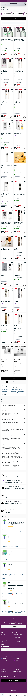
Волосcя (2, 668)
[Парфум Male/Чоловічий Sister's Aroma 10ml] (20, 94)
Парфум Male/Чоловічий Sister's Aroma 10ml (19, 101)
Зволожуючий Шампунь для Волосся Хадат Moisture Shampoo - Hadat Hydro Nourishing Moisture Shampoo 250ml (16, 603)
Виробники (15, 674)
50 (2, 45)
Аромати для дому (5, 674)
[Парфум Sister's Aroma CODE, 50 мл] (7, 267)
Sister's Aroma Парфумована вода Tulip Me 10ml (6, 164)
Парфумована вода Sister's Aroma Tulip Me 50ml (6, 133)
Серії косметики (16, 669)
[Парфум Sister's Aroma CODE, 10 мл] (20, 293)
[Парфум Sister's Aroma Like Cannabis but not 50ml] (7, 32)
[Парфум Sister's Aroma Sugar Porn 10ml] (7, 94)
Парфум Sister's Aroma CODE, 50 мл (6, 274)
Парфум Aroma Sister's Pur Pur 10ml (6, 194)
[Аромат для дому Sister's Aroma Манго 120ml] (20, 125)
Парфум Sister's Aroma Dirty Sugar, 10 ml (19, 223)
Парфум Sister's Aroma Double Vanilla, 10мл (6, 300)
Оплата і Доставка (17, 668)
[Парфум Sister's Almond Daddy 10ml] (20, 241)
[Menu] (2, 4)
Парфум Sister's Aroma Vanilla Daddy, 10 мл (19, 274)
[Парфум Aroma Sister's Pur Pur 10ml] (7, 186)
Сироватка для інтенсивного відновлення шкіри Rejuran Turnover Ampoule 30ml (16, 553)
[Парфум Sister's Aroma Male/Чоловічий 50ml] (7, 215)
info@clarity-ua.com (5, 646)
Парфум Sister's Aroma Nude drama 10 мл (6, 326)
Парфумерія (3, 671)
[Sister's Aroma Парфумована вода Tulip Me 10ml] (7, 157)
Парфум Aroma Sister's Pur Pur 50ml (19, 358)
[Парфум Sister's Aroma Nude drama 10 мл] (7, 319)
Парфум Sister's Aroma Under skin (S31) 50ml (19, 40)
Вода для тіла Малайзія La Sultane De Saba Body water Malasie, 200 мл (19, 195)
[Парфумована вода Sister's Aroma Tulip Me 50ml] (7, 125)
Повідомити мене (7, 373)
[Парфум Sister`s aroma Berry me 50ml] (7, 63)
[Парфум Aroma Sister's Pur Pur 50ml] (20, 351)
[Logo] (13, 3)
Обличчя (3, 669)
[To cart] (11, 55)
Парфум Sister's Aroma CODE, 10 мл (19, 300)
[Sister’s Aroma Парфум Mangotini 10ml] (20, 157)
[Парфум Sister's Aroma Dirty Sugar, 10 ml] (20, 215)
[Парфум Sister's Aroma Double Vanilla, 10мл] (7, 293)
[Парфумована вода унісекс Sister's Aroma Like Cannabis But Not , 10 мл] (20, 319)
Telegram (17, 658)
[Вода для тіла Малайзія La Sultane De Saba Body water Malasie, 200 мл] (20, 186)
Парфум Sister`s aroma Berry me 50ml (6, 71)
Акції (14, 676)
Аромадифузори (4, 676)
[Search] (5, 4)
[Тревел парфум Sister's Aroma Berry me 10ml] (20, 63)
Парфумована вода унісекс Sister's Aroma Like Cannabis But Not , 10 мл (19, 327)
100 (8, 199)
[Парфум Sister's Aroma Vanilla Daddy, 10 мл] (20, 267)
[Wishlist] (12, 30)
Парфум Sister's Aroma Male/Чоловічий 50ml (6, 223)
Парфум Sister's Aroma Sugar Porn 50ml (6, 358)
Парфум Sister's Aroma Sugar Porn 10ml (6, 101)
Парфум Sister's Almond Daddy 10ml (19, 248)
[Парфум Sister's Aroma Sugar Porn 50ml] (7, 351)
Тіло (2, 673)
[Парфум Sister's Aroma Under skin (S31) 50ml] (20, 32)
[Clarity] (13, 619)
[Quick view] (12, 28)
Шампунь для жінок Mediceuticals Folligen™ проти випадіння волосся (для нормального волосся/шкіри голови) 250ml (16, 538)
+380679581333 (4, 634)
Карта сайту (16, 673)
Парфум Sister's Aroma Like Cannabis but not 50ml (7, 40)
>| (20, 382)
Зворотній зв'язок (17, 671)
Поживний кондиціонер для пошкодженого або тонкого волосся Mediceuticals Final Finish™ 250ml (16, 523)
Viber (17, 660)
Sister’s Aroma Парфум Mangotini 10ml (19, 164)
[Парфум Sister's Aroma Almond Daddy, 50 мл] (7, 241)
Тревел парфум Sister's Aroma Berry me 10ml (19, 71)
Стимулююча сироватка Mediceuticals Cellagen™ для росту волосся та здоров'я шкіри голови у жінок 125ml (15, 566)
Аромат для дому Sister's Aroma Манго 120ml (19, 132)
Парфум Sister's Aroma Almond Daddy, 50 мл (6, 248)
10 (15, 106)
